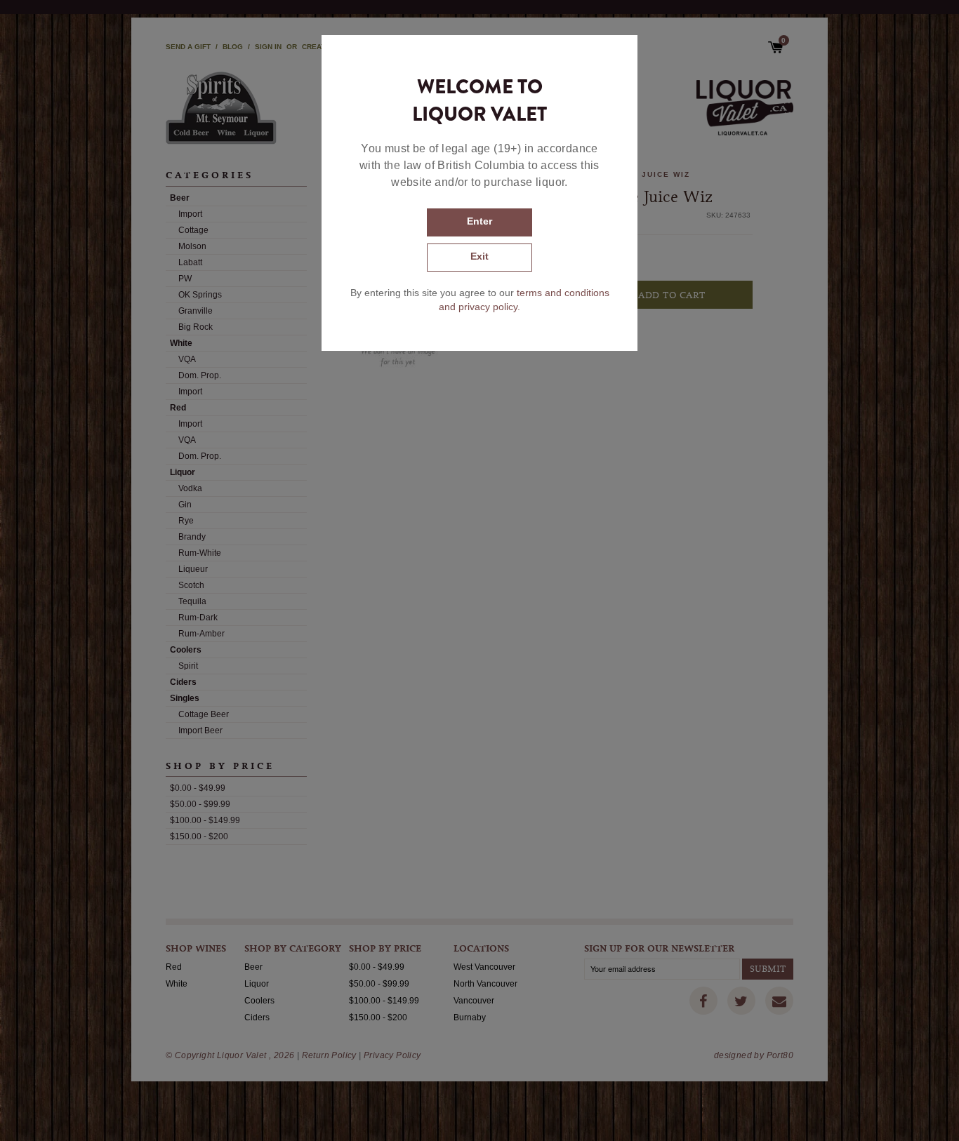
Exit (479, 256)
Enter (479, 221)
